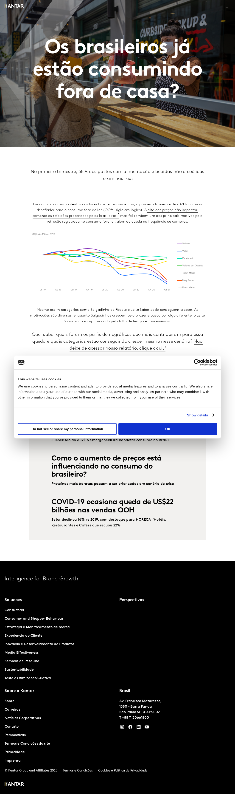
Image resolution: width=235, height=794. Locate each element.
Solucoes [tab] (13, 600)
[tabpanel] (60, 644)
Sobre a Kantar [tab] (19, 691)
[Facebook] (130, 728)
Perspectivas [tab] (131, 600)
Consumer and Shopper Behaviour (34, 619)
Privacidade (15, 752)
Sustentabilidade (19, 670)
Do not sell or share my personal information (67, 429)
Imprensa (13, 761)
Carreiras (12, 710)
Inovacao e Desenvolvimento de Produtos (39, 644)
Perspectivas (15, 735)
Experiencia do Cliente (23, 636)
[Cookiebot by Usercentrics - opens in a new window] (197, 362)
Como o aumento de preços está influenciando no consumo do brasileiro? (106, 466)
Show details (197, 415)
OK (168, 429)
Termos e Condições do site (27, 744)
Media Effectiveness (21, 653)
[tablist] (117, 677)
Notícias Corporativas (23, 718)
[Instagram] (122, 728)
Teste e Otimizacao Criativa (28, 678)
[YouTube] (138, 728)
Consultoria (14, 610)
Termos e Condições (78, 770)
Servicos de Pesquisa (22, 661)
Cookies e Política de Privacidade (123, 770)
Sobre (9, 701)
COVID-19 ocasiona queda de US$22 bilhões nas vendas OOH (112, 506)
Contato (11, 727)
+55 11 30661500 (135, 718)
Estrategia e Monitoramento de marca (37, 627)
